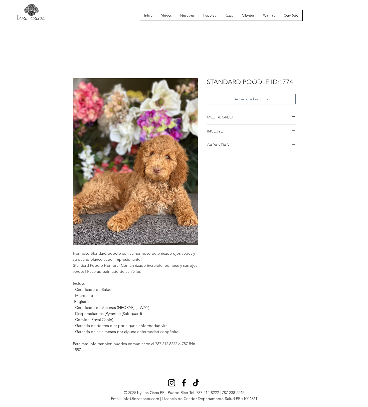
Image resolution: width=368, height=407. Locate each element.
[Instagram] (171, 383)
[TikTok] (196, 383)
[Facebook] (184, 383)
